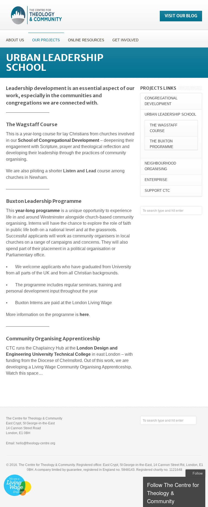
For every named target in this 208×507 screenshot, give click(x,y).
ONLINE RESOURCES (84, 39)
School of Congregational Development (58, 140)
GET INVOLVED (123, 39)
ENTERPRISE (156, 180)
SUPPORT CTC (157, 191)
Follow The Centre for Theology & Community (173, 493)
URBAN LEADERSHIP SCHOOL (170, 114)
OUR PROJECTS (44, 39)
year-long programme (37, 210)
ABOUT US (13, 39)
